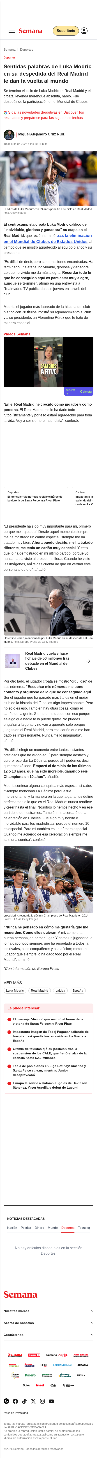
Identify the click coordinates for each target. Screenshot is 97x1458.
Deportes (26, 49)
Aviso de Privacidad (20, 1413)
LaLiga (60, 990)
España (77, 990)
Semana (10, 49)
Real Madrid (39, 990)
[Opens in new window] (15, 1401)
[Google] (6, 1401)
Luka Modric (15, 990)
